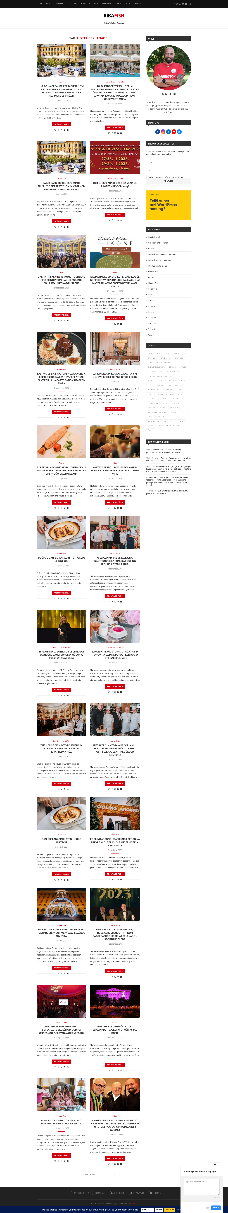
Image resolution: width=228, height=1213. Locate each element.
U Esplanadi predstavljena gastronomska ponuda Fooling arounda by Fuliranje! (115, 561)
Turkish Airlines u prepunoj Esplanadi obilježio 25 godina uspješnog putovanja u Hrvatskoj (61, 1029)
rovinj (164, 403)
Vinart (173, 412)
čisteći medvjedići (173, 426)
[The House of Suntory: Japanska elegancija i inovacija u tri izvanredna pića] (61, 719)
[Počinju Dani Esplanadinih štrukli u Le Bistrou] (61, 532)
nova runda (168, 390)
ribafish (163, 399)
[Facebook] (174, 4)
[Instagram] (177, 4)
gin (161, 372)
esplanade (173, 367)
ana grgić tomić (154, 353)
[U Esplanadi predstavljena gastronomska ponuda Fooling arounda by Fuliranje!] (115, 532)
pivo (149, 394)
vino (150, 417)
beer (167, 353)
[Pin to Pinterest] (64, 130)
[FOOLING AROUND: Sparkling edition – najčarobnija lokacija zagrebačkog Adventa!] (61, 904)
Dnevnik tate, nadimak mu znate (162, 254)
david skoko (166, 358)
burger (177, 353)
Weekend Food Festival (157, 421)
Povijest (139, 4)
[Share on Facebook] (58, 130)
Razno (128, 4)
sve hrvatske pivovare (157, 408)
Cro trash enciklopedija (158, 243)
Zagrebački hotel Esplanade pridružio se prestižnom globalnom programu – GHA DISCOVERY (61, 186)
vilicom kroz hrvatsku (157, 412)
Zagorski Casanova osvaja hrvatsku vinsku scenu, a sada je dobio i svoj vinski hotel (168, 459)
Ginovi (151, 277)
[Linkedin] (179, 4)
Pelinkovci (107, 4)
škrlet (150, 430)
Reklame (152, 317)
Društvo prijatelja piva (157, 266)
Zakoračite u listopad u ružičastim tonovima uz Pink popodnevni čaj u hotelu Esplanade (115, 654)
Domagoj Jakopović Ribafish (159, 362)
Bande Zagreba (155, 237)
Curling (151, 248)
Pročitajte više (61, 124)
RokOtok (85, 4)
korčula (160, 385)
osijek (180, 390)
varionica (174, 408)
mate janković (153, 390)
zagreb (182, 421)
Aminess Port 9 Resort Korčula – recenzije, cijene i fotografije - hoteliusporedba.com (167, 478)
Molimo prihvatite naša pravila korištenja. (166, 177)
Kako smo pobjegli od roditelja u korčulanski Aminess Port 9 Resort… (168, 470)
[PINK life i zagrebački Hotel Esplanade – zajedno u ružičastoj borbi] (115, 1001)
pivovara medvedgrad (165, 394)
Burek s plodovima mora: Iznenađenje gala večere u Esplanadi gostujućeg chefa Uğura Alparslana (61, 470)
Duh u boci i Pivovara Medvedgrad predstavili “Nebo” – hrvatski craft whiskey (165, 450)
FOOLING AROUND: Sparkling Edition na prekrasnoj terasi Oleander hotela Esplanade (115, 842)
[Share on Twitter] (61, 130)
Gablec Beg (44, 4)
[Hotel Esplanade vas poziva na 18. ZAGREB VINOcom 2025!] (115, 157)
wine (172, 421)
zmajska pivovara (155, 426)
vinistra (184, 412)
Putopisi (73, 4)
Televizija (152, 329)
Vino (119, 4)
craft (186, 353)
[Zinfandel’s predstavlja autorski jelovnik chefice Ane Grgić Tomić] (115, 348)
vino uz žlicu (161, 417)
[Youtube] (183, 4)
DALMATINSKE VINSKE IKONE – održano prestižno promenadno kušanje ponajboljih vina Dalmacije (61, 280)
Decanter (179, 358)
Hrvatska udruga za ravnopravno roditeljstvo (167, 381)
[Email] (186, 4)
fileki (184, 367)
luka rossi (179, 385)
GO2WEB (133, 1203)
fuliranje (151, 372)
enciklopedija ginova (156, 367)
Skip (207, 1208)
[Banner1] (168, 205)
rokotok (174, 399)
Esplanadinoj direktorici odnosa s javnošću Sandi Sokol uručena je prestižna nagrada (61, 654)
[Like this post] (55, 130)
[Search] (190, 4)
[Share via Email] (67, 130)
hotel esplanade (173, 372)
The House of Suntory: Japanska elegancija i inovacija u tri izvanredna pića (61, 748)
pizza (180, 394)
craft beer (152, 358)
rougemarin (153, 403)
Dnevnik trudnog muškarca (159, 260)
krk (169, 385)
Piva (96, 4)
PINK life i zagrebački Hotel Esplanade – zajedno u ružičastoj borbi (114, 1029)
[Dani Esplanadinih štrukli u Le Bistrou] (61, 813)
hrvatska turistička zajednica (160, 376)
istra (150, 385)
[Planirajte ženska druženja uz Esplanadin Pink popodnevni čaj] (61, 1094)
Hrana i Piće (59, 4)
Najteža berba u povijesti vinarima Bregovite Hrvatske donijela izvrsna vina (115, 470)
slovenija (175, 403)
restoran (152, 399)
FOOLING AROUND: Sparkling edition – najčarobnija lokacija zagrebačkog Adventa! (62, 932)
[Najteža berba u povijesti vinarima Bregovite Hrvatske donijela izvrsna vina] (115, 441)
